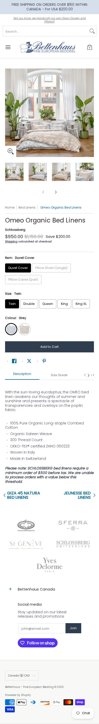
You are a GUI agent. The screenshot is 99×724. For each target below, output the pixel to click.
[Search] (92, 31)
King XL (81, 304)
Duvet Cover (18, 268)
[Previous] (8, 112)
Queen (47, 304)
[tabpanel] (49, 434)
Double (29, 304)
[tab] (22, 375)
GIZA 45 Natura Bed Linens (23, 495)
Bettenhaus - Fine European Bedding (29, 687)
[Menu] (7, 47)
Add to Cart (49, 347)
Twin (12, 304)
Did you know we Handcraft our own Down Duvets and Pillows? (49, 20)
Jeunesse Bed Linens (77, 495)
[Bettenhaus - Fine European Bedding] (48, 47)
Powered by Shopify (18, 695)
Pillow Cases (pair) (23, 279)
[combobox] (45, 31)
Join (73, 628)
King (64, 304)
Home (10, 207)
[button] (89, 47)
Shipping (11, 241)
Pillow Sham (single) (51, 268)
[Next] (90, 112)
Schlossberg (15, 230)
